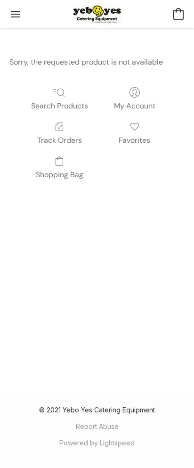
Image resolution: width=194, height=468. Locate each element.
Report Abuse (97, 426)
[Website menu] (15, 14)
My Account (134, 106)
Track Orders (59, 140)
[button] (97, 14)
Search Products (59, 106)
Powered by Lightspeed (97, 443)
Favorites (134, 140)
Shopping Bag (59, 175)
